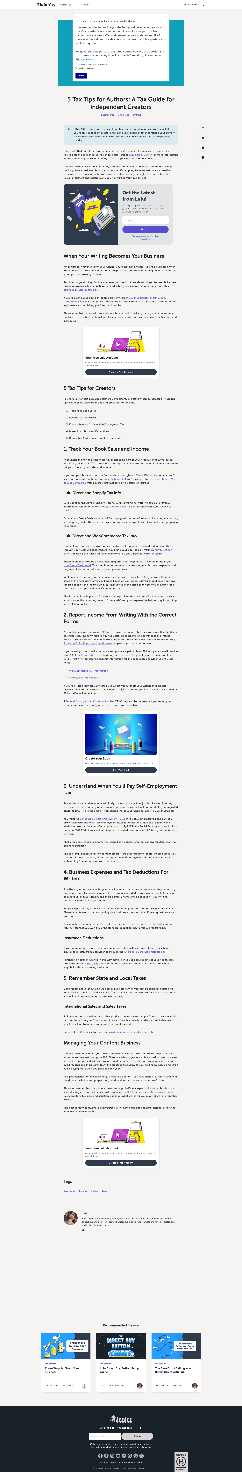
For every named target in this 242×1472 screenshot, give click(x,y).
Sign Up (145, 229)
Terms (140, 1462)
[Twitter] (202, 137)
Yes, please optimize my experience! (92, 64)
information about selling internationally (129, 1032)
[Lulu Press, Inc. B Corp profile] (181, 1462)
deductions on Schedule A (143, 924)
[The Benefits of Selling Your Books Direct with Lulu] (176, 1346)
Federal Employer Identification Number (90, 701)
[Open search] (203, 5)
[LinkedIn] (124, 1456)
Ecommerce (107, 115)
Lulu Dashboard (113, 479)
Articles (85, 4)
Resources (66, 4)
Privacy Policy (145, 239)
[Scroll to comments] (202, 157)
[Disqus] (121, 1277)
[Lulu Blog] (130, 1456)
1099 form (106, 632)
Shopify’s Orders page (112, 506)
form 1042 (87, 655)
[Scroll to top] (202, 128)
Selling (94, 1191)
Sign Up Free (191, 4)
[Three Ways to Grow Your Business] (65, 1346)
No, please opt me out (87, 68)
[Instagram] (112, 1456)
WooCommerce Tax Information (88, 670)
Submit (137, 1436)
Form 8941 (93, 963)
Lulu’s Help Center (140, 154)
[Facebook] (202, 147)
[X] (141, 1456)
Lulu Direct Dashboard (77, 565)
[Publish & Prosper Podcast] (135, 1456)
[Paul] (71, 1218)
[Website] (83, 1230)
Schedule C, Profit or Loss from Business (88, 643)
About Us (103, 1462)
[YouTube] (118, 1456)
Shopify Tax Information (83, 677)
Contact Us (115, 1462)
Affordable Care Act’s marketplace (145, 951)
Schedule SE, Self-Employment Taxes (102, 818)
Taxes (104, 1191)
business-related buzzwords (81, 289)
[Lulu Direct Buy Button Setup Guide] (121, 1346)
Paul (85, 1213)
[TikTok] (106, 1456)
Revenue (83, 1191)
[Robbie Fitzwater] (84, 1386)
